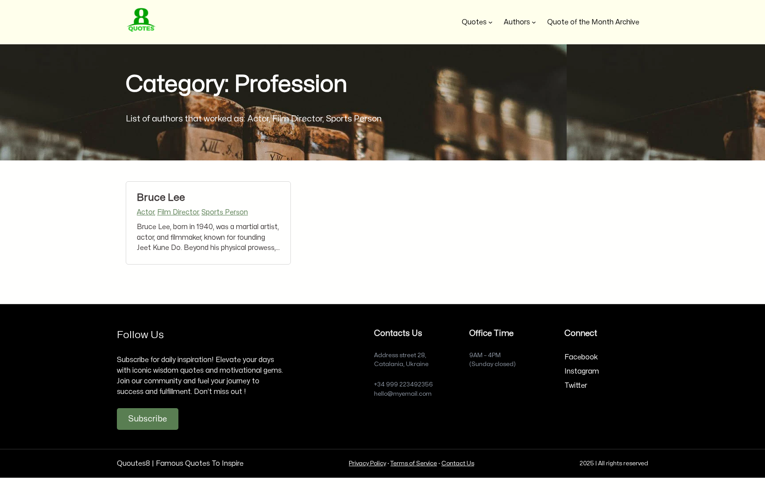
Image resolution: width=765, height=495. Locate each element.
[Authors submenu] (534, 22)
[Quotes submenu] (490, 22)
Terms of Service (413, 463)
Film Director (177, 212)
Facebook (581, 357)
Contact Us (457, 463)
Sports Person (224, 212)
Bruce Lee (161, 198)
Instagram (581, 371)
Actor (145, 212)
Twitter (575, 385)
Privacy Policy (367, 463)
